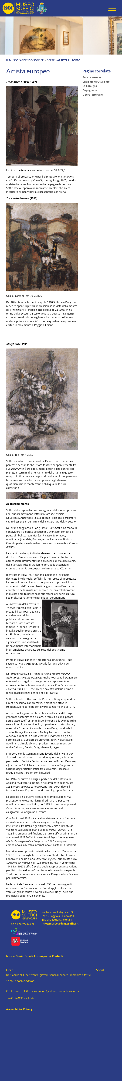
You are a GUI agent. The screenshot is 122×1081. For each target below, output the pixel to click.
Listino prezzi (42, 956)
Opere (51, 60)
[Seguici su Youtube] (100, 975)
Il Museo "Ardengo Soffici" (25, 60)
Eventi (29, 956)
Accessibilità (14, 1009)
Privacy (27, 1009)
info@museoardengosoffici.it (60, 923)
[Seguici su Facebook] (97, 975)
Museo (10, 956)
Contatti (57, 956)
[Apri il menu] (112, 8)
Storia (20, 956)
